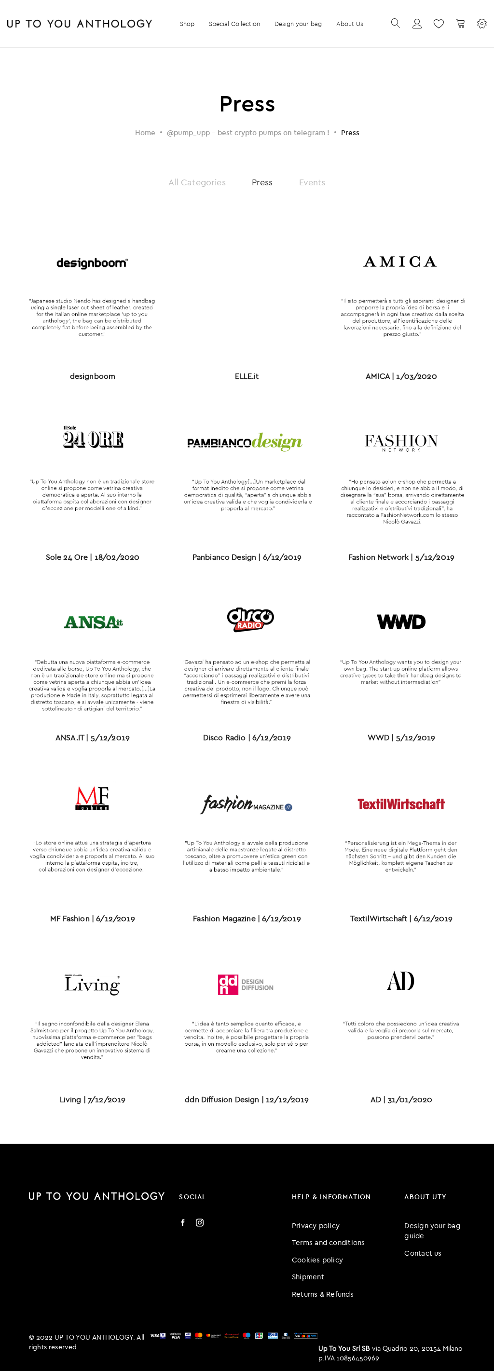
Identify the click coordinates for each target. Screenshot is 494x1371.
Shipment (308, 1276)
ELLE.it (247, 376)
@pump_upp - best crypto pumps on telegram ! (248, 132)
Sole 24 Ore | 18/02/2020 (93, 557)
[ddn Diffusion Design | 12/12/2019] (247, 1015)
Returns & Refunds (323, 1294)
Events (312, 182)
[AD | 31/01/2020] (401, 1015)
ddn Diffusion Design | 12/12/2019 (247, 1099)
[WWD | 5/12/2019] (401, 653)
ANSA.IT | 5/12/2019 (92, 737)
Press (262, 182)
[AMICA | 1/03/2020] (401, 292)
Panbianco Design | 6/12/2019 (247, 557)
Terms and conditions (328, 1242)
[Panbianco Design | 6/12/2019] (247, 472)
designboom (93, 376)
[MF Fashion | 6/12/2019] (92, 834)
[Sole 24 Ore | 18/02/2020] (92, 472)
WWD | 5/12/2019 (401, 737)
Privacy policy (316, 1225)
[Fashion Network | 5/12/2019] (401, 472)
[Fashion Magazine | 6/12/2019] (247, 834)
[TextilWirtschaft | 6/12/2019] (401, 834)
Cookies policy (317, 1259)
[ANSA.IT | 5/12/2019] (92, 653)
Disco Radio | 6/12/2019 (247, 737)
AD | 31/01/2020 (401, 1099)
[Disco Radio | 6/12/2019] (247, 653)
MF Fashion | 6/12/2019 (92, 918)
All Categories (196, 182)
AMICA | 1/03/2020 (401, 376)
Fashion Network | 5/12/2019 (401, 557)
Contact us (422, 1253)
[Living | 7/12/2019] (92, 1015)
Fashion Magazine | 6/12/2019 (247, 918)
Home (145, 132)
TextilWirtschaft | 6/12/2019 (401, 918)
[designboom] (92, 292)
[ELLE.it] (247, 292)
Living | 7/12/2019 (93, 1099)
